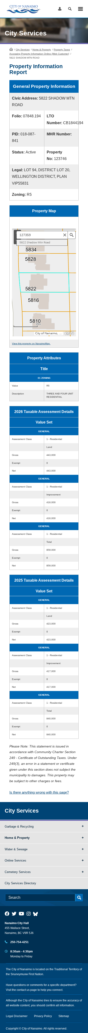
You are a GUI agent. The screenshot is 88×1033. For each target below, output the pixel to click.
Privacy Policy (43, 1016)
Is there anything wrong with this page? (39, 792)
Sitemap (63, 1016)
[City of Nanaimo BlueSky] (36, 913)
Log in (59, 9)
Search (69, 9)
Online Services (15, 860)
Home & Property (41, 49)
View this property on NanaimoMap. (31, 343)
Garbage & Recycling (19, 826)
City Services (23, 49)
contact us (23, 990)
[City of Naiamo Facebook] (7, 913)
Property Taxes (62, 49)
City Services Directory (20, 883)
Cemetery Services (18, 872)
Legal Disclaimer (16, 1016)
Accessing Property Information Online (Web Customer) (39, 53)
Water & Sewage (16, 849)
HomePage (11, 49)
